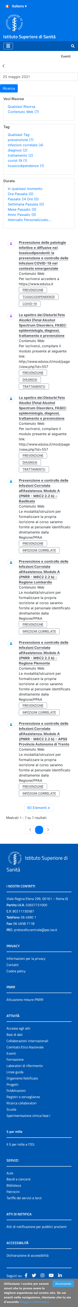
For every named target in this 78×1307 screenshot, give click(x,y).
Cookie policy (16, 971)
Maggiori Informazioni (34, 1302)
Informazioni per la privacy (26, 958)
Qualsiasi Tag (18, 134)
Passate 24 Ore (23, 199)
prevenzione (21, 140)
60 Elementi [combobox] (37, 808)
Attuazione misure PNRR (24, 999)
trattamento (20, 155)
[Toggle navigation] (8, 46)
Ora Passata (20, 194)
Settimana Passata (26, 204)
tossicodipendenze (26, 166)
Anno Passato (22, 214)
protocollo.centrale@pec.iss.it (35, 929)
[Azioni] (7, 6)
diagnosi (18, 150)
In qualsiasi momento (25, 188)
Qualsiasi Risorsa (21, 106)
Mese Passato (22, 209)
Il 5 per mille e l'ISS (20, 1144)
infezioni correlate (25, 145)
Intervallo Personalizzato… (29, 220)
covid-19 (17, 160)
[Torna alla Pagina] (3, 65)
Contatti (12, 964)
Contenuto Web (23, 112)
